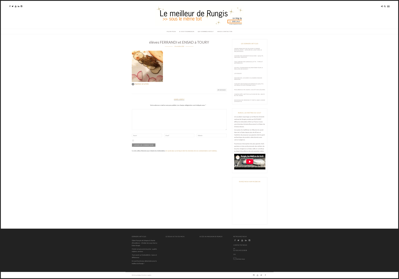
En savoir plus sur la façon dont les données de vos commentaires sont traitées (191, 151)
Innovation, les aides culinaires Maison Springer (248, 78)
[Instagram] (21, 6)
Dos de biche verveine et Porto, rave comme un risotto (249, 100)
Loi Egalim (238, 73)
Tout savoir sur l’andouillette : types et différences (248, 62)
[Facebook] (234, 240)
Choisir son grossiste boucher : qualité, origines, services (248, 56)
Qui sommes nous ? (206, 31)
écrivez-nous (241, 259)
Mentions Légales (146, 275)
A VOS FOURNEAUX (186, 31)
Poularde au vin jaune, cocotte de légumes (249, 89)
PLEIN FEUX (171, 31)
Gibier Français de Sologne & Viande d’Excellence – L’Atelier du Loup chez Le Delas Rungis (248, 50)
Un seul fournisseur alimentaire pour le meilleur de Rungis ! (248, 68)
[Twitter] (238, 240)
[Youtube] (15, 6)
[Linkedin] (18, 6)
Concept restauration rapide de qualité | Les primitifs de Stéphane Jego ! (249, 84)
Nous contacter (224, 31)
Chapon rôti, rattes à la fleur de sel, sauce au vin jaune (249, 94)
